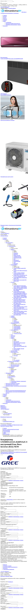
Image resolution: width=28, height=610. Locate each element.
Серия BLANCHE (18, 333)
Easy (15, 258)
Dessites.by (10, 581)
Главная (5, 15)
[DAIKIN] (15, 317)
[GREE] (14, 338)
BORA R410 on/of (17, 345)
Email (2, 479)
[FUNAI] (14, 282)
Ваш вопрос (3, 606)
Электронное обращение (8, 569)
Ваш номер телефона (6, 477)
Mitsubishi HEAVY (15, 323)
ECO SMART (17, 360)
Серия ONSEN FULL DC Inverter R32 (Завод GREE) (19, 292)
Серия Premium (17, 326)
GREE (12, 338)
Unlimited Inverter (17, 256)
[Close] (5, 232)
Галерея (5, 20)
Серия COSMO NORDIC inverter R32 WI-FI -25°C (19, 273)
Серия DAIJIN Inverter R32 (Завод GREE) (19, 305)
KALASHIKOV (4, 94)
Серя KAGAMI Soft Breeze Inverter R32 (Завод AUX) (19, 300)
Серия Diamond (17, 328)
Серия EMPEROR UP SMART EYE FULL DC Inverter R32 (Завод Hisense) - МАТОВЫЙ (20, 295)
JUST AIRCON (14, 330)
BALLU (9, 94)
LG (11, 356)
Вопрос (3, 511)
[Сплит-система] (15, 246)
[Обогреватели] (12, 373)
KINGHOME (14, 264)
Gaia (14, 262)
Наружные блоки (15, 366)
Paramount (16, 253)
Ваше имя (3, 476)
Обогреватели (4, 93)
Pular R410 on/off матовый (19, 342)
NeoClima (13, 335)
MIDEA (12, 249)
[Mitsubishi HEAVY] (19, 323)
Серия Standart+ (17, 327)
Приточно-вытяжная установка (7, 120)
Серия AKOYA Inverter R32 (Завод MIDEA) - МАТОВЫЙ (20, 286)
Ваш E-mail (3, 515)
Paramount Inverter (17, 257)
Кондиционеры (4, 57)
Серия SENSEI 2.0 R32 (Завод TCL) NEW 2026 (20, 314)
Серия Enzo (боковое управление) (18, 381)
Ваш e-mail (3, 523)
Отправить (3, 481)
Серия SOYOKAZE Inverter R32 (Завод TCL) (20, 302)
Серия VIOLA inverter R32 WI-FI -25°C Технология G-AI (20, 276)
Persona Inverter (17, 261)
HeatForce (16, 254)
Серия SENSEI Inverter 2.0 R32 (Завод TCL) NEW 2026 (20, 307)
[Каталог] (7, 239)
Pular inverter (16, 341)
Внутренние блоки (15, 364)
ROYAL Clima (14, 350)
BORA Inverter (17, 344)
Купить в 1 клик (4, 484)
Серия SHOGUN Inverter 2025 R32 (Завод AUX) (20, 298)
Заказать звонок (4, 8)
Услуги (4, 17)
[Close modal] (9, 475)
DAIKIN (13, 317)
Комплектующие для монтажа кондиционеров (11, 225)
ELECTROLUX (14, 352)
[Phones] (1, 231)
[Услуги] (7, 387)
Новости (5, 18)
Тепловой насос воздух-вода (7, 176)
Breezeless (16, 263)
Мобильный (20, 58)
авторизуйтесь (10, 499)
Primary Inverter (17, 255)
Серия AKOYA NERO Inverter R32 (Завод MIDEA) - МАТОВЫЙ (20, 289)
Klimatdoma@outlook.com (8, 421)
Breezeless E (16, 260)
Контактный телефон (6, 513)
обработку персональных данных (15, 480)
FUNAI (12, 282)
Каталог (5, 16)
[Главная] (11, 229)
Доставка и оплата (7, 565)
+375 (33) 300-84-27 (5, 233)
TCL (12, 334)
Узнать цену (8, 473)
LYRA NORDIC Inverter (19, 348)
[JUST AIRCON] (18, 330)
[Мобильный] (14, 367)
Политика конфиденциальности (13, 23)
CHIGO (12, 316)
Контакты (5, 25)
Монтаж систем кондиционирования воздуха (16, 390)
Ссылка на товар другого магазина (9, 524)
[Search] (3, 231)
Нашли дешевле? (9, 483)
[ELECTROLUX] (18, 352)
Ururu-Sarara (16, 321)
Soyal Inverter (16, 349)
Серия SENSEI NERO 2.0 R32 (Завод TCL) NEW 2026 (20, 312)
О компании (8, 22)
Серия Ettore (13, 382)
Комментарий (4, 528)
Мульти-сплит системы (12, 58)
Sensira (15, 320)
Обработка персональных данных (13, 24)
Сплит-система (4, 58)
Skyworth (16, 355)
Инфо (4, 21)
